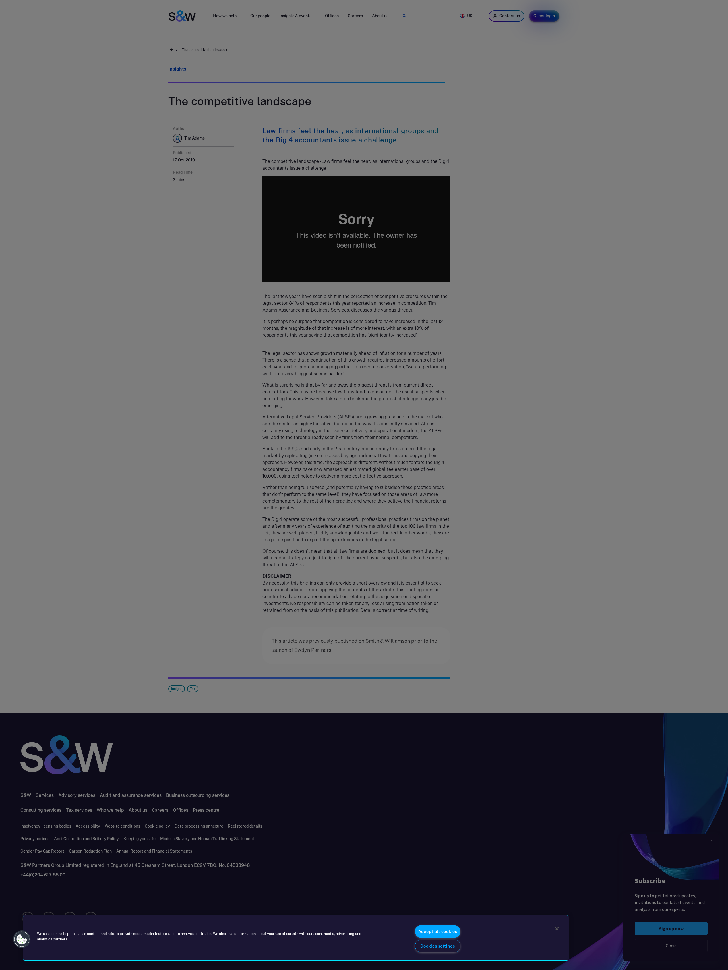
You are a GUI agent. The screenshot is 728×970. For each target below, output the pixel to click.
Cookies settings (437, 946)
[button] (22, 939)
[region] (296, 938)
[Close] (557, 929)
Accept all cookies (437, 931)
